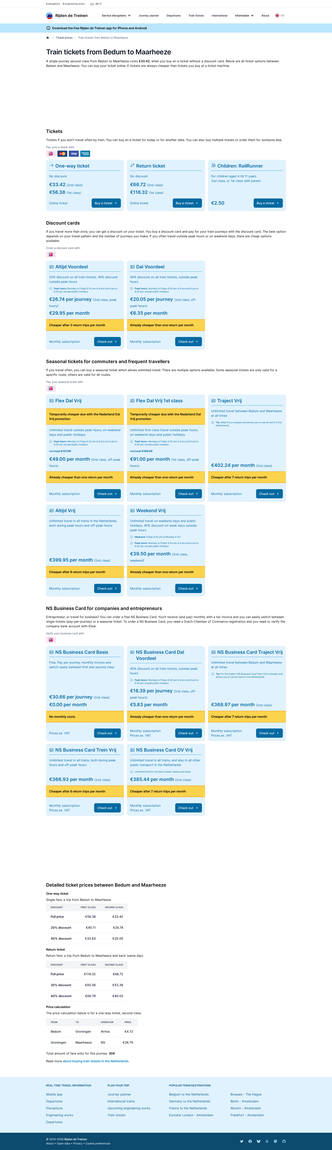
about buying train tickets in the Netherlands (96, 1061)
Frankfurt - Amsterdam (247, 1115)
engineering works (74, 3)
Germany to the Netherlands (189, 1101)
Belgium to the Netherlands (189, 1094)
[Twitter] (242, 1141)
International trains (121, 1101)
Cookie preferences (98, 1143)
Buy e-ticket (103, 203)
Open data (63, 1143)
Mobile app (54, 1094)
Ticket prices (64, 37)
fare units (77, 1053)
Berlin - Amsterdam (245, 1101)
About (265, 15)
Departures (174, 15)
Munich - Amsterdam (246, 1108)
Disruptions (54, 1108)
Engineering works (59, 1115)
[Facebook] (250, 1141)
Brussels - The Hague (246, 1094)
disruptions (53, 3)
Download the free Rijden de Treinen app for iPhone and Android (99, 28)
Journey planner (149, 15)
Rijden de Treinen (75, 1139)
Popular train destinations (190, 1085)
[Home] (48, 37)
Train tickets (196, 15)
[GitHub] (284, 1141)
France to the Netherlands (188, 1108)
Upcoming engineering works (129, 1108)
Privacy (78, 1143)
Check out (104, 342)
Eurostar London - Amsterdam (191, 1115)
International (219, 15)
